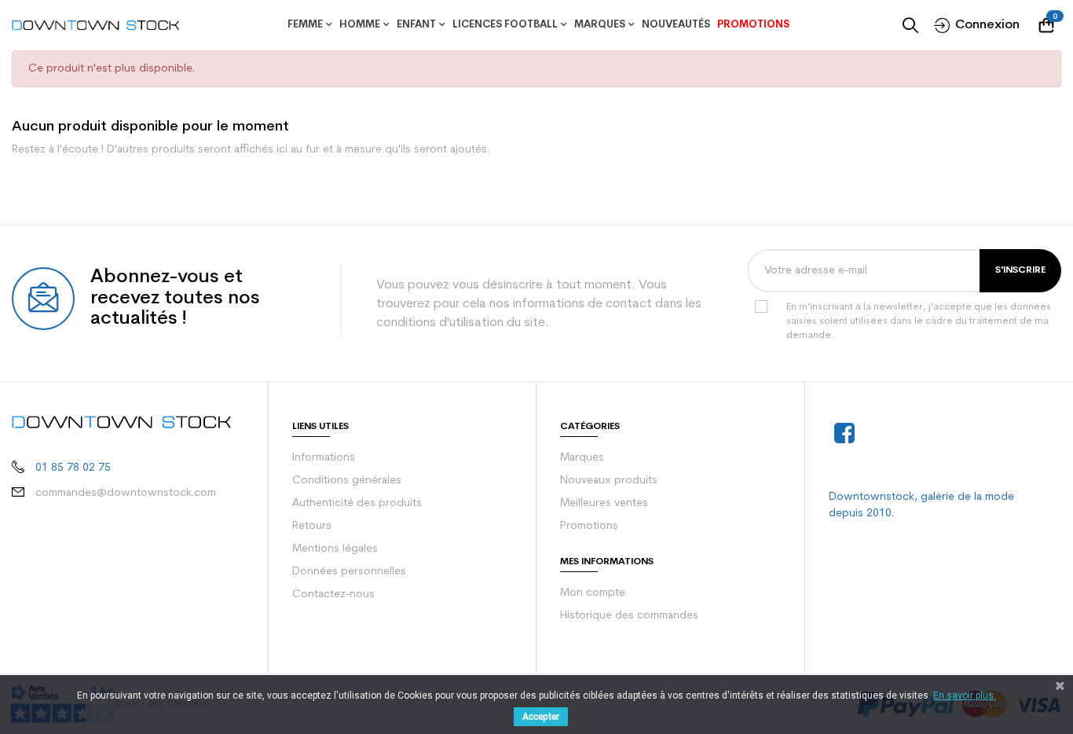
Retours (311, 526)
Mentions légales (335, 549)
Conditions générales (346, 480)
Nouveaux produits (608, 480)
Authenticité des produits (357, 503)
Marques (582, 458)
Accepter (540, 716)
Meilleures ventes (604, 503)
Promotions (589, 526)
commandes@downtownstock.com (125, 493)
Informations (323, 458)
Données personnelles (349, 572)
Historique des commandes (629, 616)
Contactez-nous (333, 594)
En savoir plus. (964, 695)
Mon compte (592, 593)
